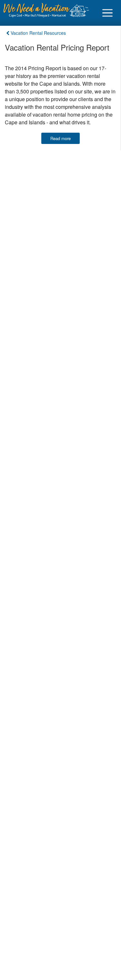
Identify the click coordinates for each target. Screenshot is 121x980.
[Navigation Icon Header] (107, 13)
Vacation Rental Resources (38, 33)
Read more (60, 138)
